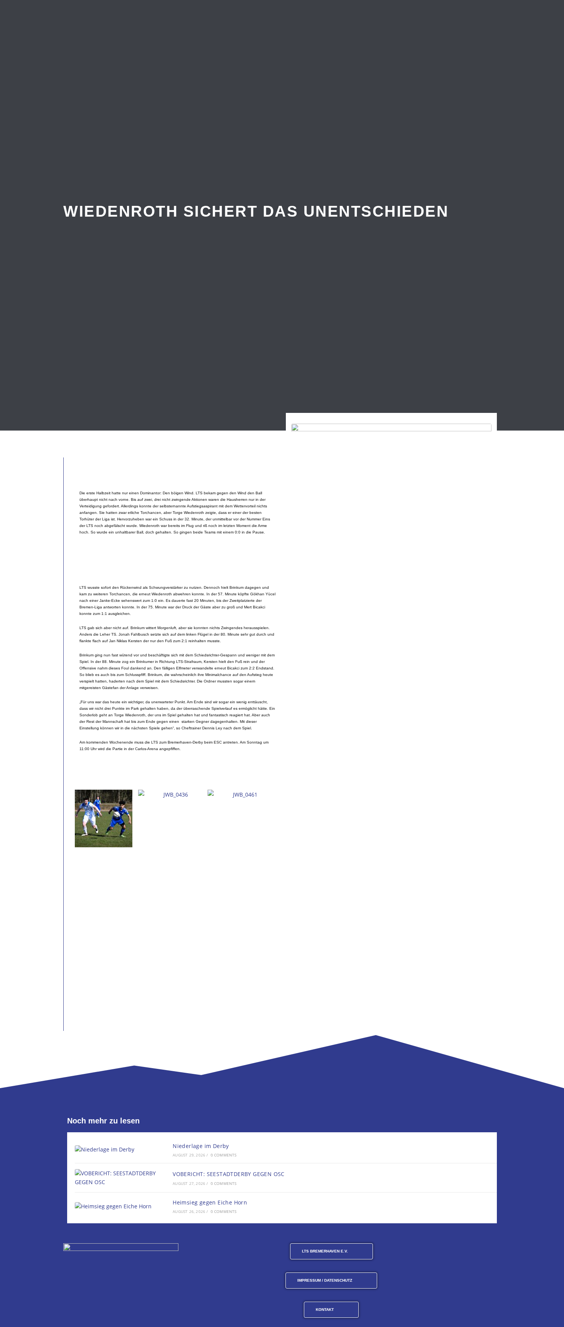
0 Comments (224, 1155)
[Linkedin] (492, 1251)
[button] (76, 818)
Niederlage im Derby (201, 1146)
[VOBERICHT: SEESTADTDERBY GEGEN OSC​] (115, 1177)
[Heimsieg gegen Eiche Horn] (115, 1206)
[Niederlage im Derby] (115, 1149)
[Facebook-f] (417, 1251)
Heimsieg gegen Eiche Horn (210, 1202)
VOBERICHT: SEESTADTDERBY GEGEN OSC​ (229, 1174)
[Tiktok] (473, 1251)
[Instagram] (435, 1251)
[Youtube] (454, 1251)
